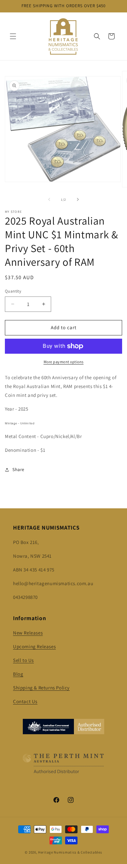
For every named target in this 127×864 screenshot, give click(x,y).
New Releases (28, 633)
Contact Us (25, 701)
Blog (18, 674)
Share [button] (18, 469)
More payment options (64, 361)
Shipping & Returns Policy (41, 688)
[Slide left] (49, 199)
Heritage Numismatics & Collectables (70, 852)
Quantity (13, 291)
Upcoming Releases (34, 646)
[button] (13, 36)
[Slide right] (78, 199)
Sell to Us (23, 660)
